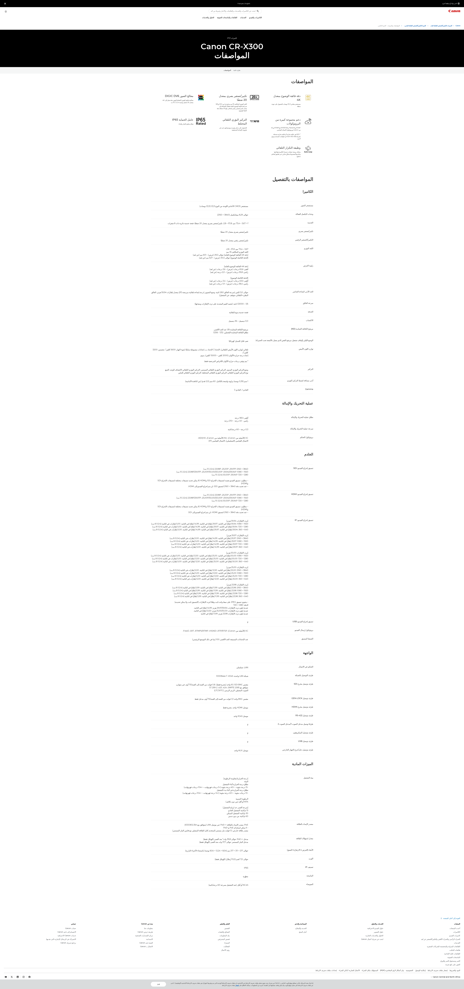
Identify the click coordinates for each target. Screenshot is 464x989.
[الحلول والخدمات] (201, 17)
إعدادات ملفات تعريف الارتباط (326, 970)
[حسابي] (6, 11)
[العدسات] (239, 17)
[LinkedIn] (18, 977)
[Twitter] (12, 977)
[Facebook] (29, 977)
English (247, 3)
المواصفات (227, 70)
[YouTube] (6, 977)
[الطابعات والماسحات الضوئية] (216, 17)
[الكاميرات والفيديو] (248, 17)
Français (241, 3)
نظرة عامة (236, 70)
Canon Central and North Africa (446, 977)
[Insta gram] (24, 977)
